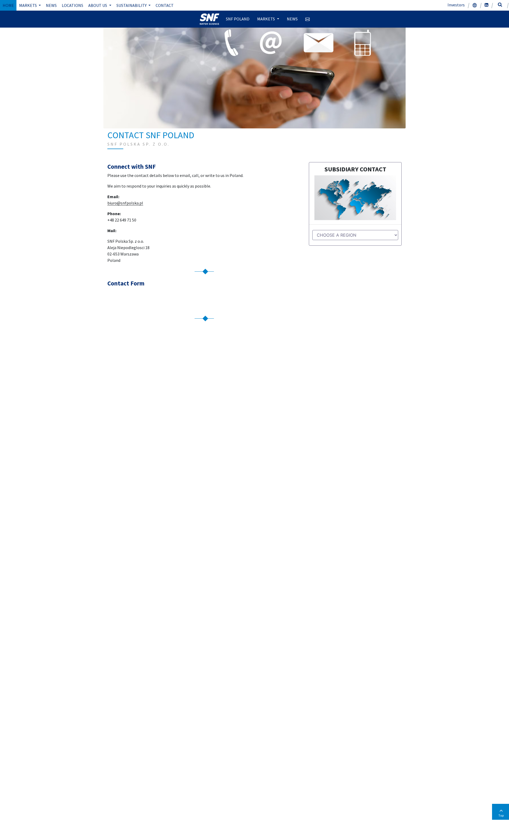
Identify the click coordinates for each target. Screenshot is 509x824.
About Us (98, 5)
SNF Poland (237, 18)
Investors (456, 4)
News (51, 5)
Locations (72, 5)
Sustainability (131, 5)
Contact (165, 5)
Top (501, 815)
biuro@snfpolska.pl (125, 203)
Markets (28, 5)
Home (8, 5)
